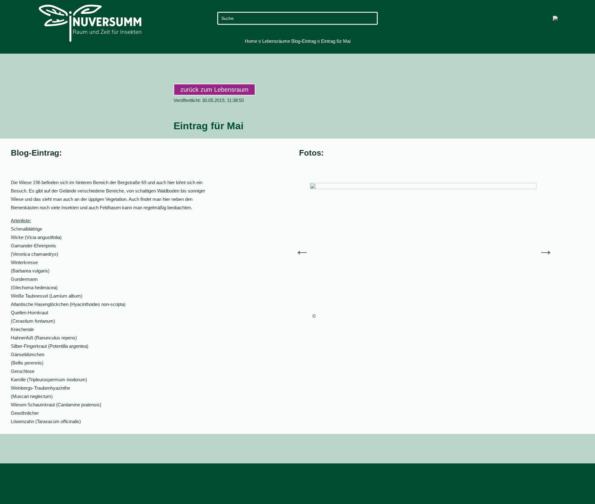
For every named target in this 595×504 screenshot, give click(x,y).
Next (541, 245)
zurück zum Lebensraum (214, 89)
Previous (297, 245)
